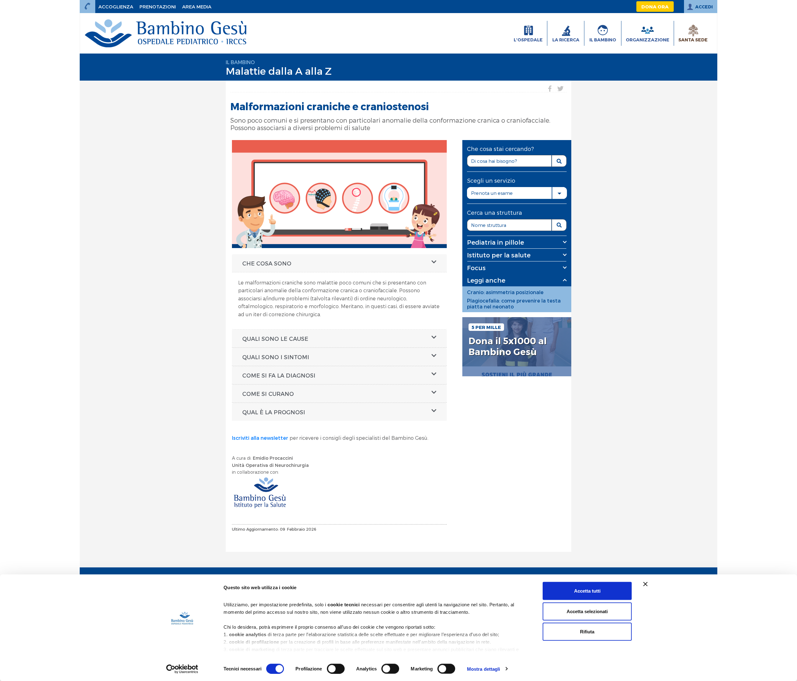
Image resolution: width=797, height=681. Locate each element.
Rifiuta (587, 631)
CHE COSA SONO (266, 263)
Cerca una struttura (494, 212)
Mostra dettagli (483, 668)
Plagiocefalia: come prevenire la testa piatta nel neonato (514, 303)
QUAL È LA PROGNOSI (273, 412)
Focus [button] (476, 267)
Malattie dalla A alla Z (279, 71)
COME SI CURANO (268, 393)
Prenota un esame (492, 193)
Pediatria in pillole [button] (495, 242)
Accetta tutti (587, 591)
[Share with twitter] (560, 88)
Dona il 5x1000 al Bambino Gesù (508, 346)
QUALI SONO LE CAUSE (275, 338)
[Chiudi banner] (645, 584)
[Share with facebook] (550, 88)
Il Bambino (240, 62)
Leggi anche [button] (486, 280)
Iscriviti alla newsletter (260, 438)
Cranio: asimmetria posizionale (505, 292)
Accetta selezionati (587, 611)
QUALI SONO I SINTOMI (275, 357)
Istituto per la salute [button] (499, 255)
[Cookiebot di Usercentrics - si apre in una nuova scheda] (182, 669)
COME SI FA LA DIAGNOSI (279, 375)
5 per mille (486, 327)
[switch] (336, 669)
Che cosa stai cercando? (500, 148)
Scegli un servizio (491, 180)
